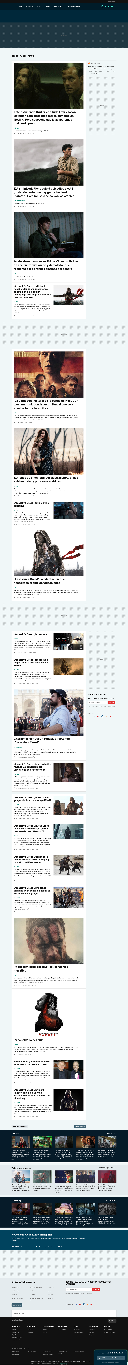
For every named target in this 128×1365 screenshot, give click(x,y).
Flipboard (109, 6)
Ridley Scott (91, 66)
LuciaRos (21, 1054)
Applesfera (14, 1335)
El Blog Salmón (108, 1329)
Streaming (16, 1201)
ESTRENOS (29, 6)
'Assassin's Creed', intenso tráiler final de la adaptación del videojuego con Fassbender (32, 767)
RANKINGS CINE (59, 6)
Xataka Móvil (15, 1332)
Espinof (45, 1332)
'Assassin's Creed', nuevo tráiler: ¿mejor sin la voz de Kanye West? (32, 799)
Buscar (112, 1313)
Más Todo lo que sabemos (107, 1168)
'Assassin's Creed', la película (30, 634)
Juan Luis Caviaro (23, 653)
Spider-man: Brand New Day (36, 1299)
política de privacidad (109, 706)
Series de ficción (19, 201)
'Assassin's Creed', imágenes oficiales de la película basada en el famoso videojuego (32, 890)
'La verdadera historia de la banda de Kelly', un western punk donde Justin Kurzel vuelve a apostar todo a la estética (46, 404)
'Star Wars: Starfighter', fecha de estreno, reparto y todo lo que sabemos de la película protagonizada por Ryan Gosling (21, 1187)
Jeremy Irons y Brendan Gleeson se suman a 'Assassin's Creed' (32, 1063)
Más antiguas (80, 1126)
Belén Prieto (22, 134)
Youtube (112, 6)
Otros (16, 510)
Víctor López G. (22, 496)
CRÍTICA (19, 6)
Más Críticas (111, 1133)
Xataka (14, 1329)
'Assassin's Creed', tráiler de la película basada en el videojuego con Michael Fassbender (32, 859)
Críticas (16, 128)
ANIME (48, 6)
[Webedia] (112, 1)
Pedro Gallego (22, 279)
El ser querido (100, 66)
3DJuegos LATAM (31, 1352)
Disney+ (110, 69)
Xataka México (15, 1352)
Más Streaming (110, 1200)
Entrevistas (18, 747)
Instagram (102, 6)
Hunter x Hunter (95, 73)
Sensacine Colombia (48, 1354)
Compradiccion (93, 1335)
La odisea (53, 1247)
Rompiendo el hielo (110, 71)
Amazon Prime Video (37, 1247)
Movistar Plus (16, 1291)
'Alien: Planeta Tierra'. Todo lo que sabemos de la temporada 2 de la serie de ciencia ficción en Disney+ (42, 1187)
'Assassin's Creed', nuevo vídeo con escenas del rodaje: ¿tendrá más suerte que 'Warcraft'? (31, 828)
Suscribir (111, 702)
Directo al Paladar (62, 1329)
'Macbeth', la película (28, 1040)
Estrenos (17, 486)
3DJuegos (29, 1329)
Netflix (100, 71)
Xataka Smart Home (17, 1337)
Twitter (115, 6)
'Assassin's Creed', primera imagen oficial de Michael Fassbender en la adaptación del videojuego (32, 1094)
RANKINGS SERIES (74, 6)
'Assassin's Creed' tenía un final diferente (31, 504)
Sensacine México (47, 1352)
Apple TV (47, 1247)
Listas (49, 1291)
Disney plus (51, 1287)
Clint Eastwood (110, 66)
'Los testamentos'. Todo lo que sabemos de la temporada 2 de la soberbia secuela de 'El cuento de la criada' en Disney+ (85, 1187)
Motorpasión (77, 1329)
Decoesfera (91, 1332)
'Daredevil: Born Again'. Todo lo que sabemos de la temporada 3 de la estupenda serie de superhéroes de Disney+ (107, 1187)
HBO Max (60, 1247)
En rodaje (17, 898)
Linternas (50, 1298)
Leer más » (47, 131)
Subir (111, 1321)
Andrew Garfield (93, 71)
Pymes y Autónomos (109, 1332)
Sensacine (45, 1329)
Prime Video (94, 69)
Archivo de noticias (20, 1126)
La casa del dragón (17, 1298)
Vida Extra (30, 1332)
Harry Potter (103, 69)
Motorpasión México (79, 1352)
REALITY (39, 6)
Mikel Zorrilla (22, 316)
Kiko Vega (20, 423)
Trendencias (92, 1329)
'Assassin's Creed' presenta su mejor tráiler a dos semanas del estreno (31, 662)
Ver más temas (17, 1305)
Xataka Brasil (15, 1354)
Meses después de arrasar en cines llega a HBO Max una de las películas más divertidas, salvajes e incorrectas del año (41, 1220)
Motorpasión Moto (78, 1332)
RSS (106, 716)
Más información (64, 1363)
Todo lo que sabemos (21, 1168)
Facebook (105, 6)
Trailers (16, 670)
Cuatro (16, 302)
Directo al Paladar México (62, 1352)
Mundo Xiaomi (16, 1340)
